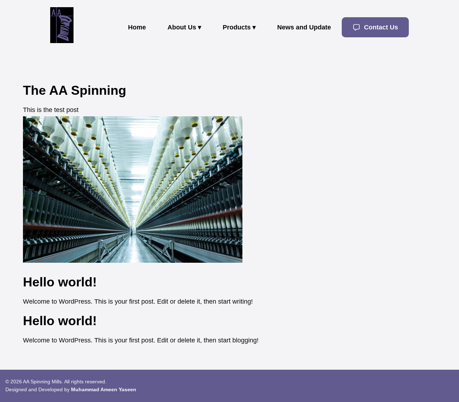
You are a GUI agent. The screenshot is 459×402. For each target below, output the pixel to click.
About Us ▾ (184, 27)
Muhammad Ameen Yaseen (103, 389)
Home (137, 27)
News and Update (304, 27)
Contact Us (380, 27)
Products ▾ (239, 27)
